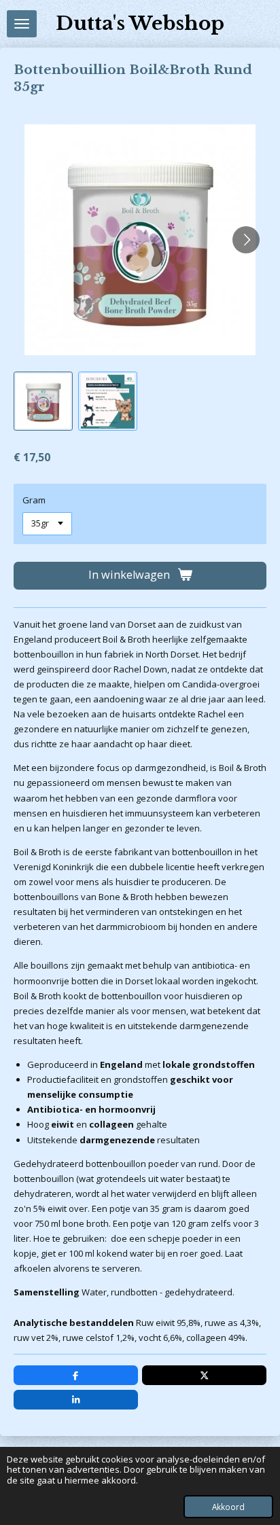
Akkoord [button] (228, 1506)
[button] (43, 401)
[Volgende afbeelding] (246, 239)
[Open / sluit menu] (22, 23)
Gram (34, 500)
